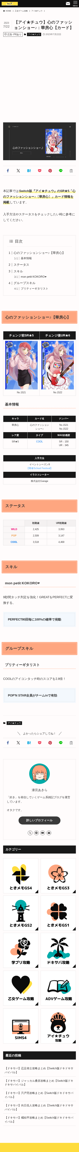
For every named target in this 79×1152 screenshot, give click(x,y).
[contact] (48, 833)
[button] (7, 170)
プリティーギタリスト (34, 288)
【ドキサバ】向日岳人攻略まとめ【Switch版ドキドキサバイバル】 (39, 1107)
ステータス (21, 264)
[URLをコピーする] (71, 170)
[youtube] (42, 833)
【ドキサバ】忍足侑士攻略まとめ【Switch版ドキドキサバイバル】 (39, 1070)
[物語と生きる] (10, 3)
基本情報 (26, 258)
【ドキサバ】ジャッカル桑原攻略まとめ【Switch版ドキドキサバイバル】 (39, 1082)
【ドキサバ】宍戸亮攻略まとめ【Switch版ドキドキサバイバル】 (39, 1094)
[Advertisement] (39, 76)
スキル (18, 271)
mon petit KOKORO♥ (33, 276)
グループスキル (24, 283)
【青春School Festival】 (39, 468)
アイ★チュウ (34, 34)
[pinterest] (36, 833)
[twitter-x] (30, 833)
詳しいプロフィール (39, 820)
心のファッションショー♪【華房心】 (39, 253)
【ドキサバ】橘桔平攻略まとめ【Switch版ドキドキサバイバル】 (39, 1119)
